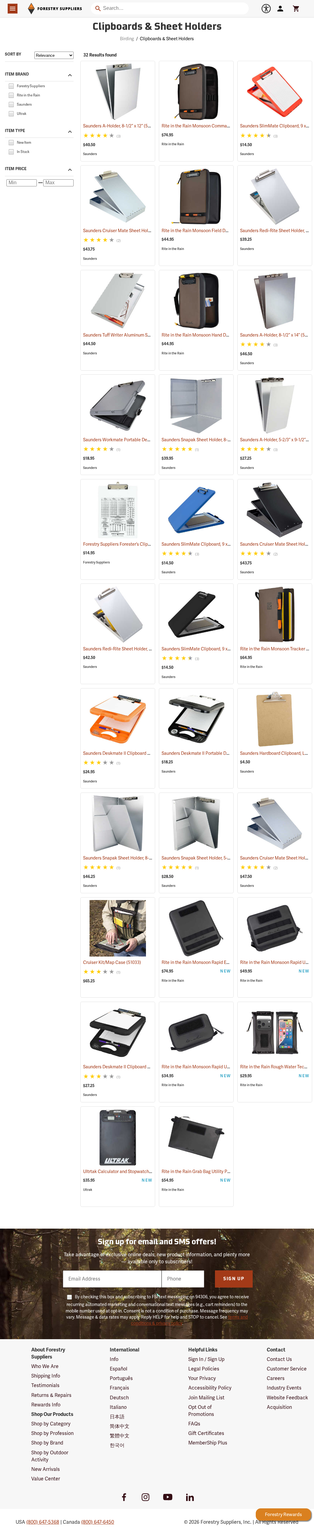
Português (121, 1378)
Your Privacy (202, 1378)
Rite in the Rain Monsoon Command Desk (210, 126)
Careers (276, 1378)
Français (119, 1388)
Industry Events (284, 1388)
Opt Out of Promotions (201, 1410)
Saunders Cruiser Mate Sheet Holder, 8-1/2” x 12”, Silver (144, 230)
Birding (127, 38)
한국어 (117, 1445)
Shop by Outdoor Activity (49, 1456)
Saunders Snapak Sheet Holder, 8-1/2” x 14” (132, 858)
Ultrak (87, 1190)
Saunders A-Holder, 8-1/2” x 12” (121, 126)
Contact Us (279, 1359)
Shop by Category (51, 1424)
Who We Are (45, 1366)
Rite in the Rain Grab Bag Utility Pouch (207, 1171)
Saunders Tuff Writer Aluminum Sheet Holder (134, 335)
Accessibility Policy (210, 1388)
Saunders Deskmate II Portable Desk (206, 753)
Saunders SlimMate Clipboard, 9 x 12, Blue (210, 544)
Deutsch (119, 1398)
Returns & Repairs (51, 1395)
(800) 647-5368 (42, 1522)
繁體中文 (119, 1436)
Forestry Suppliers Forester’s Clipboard (129, 544)
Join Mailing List (206, 1398)
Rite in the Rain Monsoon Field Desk (205, 230)
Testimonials (45, 1385)
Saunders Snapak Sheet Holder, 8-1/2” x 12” (211, 439)
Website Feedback (287, 1398)
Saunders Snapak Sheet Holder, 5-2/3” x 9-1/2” (214, 858)
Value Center (45, 1479)
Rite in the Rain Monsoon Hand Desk (205, 335)
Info (114, 1359)
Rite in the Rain (173, 144)
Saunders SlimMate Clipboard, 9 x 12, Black (212, 649)
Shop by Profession (52, 1433)
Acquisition (279, 1407)
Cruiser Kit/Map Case (112, 962)
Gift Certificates (206, 1433)
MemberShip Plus (207, 1443)
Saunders (90, 154)
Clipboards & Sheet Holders (157, 27)
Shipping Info (45, 1376)
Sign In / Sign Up (206, 1359)
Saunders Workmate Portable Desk (125, 439)
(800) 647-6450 (97, 1522)
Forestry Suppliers (96, 562)
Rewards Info (45, 1405)
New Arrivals (45, 1469)
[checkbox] (11, 86)
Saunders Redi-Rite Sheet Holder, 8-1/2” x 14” (134, 649)
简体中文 (119, 1426)
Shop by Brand (47, 1443)
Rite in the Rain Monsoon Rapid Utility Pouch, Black (220, 1067)
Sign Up (233, 1279)
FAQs (194, 1424)
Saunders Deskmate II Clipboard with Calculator (138, 753)
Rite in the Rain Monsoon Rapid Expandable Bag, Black (223, 962)
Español (118, 1369)
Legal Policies (203, 1369)
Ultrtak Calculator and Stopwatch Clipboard (134, 1171)
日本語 (117, 1417)
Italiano (118, 1407)
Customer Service (287, 1369)
